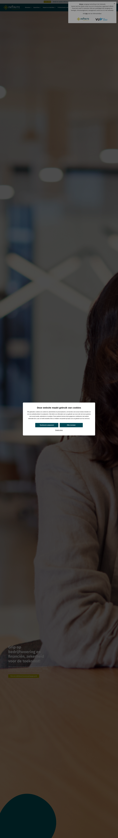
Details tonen (59, 430)
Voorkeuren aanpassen (47, 425)
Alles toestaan (71, 425)
